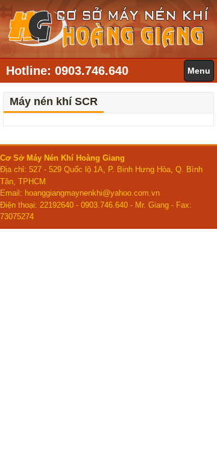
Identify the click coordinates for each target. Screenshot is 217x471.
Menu (198, 70)
